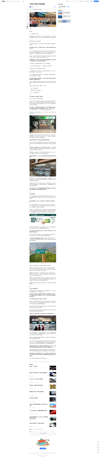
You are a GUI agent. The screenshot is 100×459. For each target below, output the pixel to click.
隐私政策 (39, 453)
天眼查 (30, 388)
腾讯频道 (53, 453)
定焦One (31, 401)
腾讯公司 (42, 456)
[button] (68, 6)
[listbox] (43, 395)
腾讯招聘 (46, 453)
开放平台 (41, 453)
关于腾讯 (31, 453)
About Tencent (33, 453)
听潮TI (30, 407)
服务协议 (37, 453)
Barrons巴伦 (33, 420)
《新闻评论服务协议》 (40, 429)
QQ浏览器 (51, 453)
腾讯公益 (48, 453)
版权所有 (44, 456)
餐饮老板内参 (31, 382)
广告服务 (44, 453)
